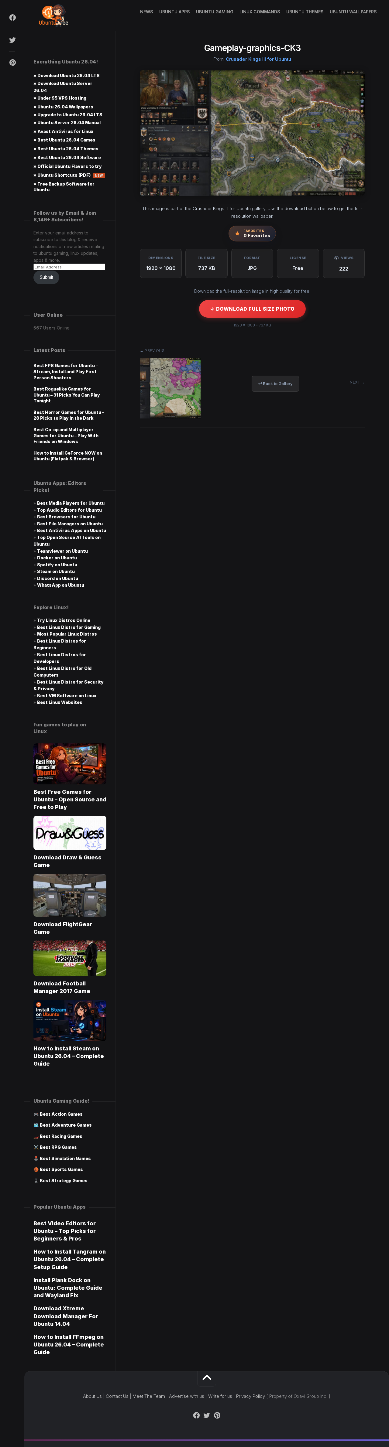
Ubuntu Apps (174, 11)
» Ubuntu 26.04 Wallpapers (63, 106)
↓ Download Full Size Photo (252, 309)
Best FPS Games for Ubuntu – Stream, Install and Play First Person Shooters (65, 371)
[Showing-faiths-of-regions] (170, 416)
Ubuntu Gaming (214, 11)
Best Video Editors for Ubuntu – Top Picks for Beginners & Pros (64, 1231)
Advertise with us (186, 1396)
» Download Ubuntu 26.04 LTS (66, 75)
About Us (92, 1396)
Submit (46, 277)
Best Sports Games (61, 1169)
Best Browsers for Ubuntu (66, 516)
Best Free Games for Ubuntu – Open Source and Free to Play (69, 799)
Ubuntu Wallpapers (353, 11)
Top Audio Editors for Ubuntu (69, 510)
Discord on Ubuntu (57, 578)
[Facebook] (12, 18)
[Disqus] (252, 524)
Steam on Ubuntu (56, 571)
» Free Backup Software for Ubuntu (64, 186)
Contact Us (117, 1396)
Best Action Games (61, 1114)
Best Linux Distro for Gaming (69, 627)
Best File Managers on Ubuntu (70, 523)
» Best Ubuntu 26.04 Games (64, 139)
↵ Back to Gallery (275, 383)
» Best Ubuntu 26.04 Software (67, 157)
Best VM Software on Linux (66, 695)
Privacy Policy (250, 1396)
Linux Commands (259, 11)
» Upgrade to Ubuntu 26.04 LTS (67, 114)
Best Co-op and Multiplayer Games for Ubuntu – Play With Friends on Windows (65, 435)
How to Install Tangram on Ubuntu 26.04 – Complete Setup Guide (69, 1259)
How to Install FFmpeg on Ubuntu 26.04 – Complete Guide (68, 1344)
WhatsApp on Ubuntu (60, 585)
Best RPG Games (58, 1147)
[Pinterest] (12, 63)
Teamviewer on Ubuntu (62, 551)
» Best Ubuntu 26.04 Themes (65, 148)
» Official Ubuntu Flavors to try (67, 166)
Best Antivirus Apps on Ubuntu (71, 530)
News (146, 11)
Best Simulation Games (65, 1158)
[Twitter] (12, 40)
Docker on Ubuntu (57, 557)
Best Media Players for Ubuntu (71, 503)
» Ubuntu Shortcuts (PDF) (68, 175)
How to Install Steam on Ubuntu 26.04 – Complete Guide (68, 1056)
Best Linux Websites (59, 702)
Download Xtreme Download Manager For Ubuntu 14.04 (65, 1316)
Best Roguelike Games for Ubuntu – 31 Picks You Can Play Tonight (66, 394)
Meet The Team (149, 1396)
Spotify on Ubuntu (57, 564)
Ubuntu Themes (305, 11)
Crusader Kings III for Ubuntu (258, 59)
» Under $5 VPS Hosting (59, 98)
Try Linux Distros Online (63, 620)
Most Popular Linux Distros (67, 633)
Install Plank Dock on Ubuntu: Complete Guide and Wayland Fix (67, 1288)
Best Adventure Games (66, 1125)
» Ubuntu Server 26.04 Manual (67, 122)
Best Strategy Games (64, 1180)
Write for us (220, 1396)
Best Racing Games (61, 1136)
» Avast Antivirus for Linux (63, 131)
